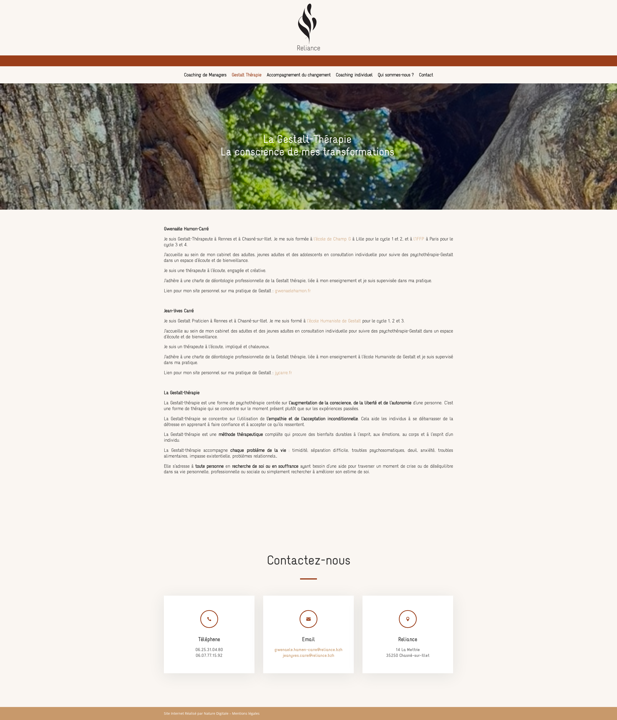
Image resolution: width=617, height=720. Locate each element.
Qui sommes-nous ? (396, 75)
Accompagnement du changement (299, 75)
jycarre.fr (283, 373)
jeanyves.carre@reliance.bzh (308, 656)
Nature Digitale (216, 713)
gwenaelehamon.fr (293, 291)
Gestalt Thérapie (247, 75)
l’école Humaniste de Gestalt (334, 321)
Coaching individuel (354, 75)
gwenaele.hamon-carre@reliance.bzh (308, 650)
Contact (426, 75)
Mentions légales (246, 713)
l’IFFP (419, 239)
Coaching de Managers (205, 75)
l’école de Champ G (331, 239)
